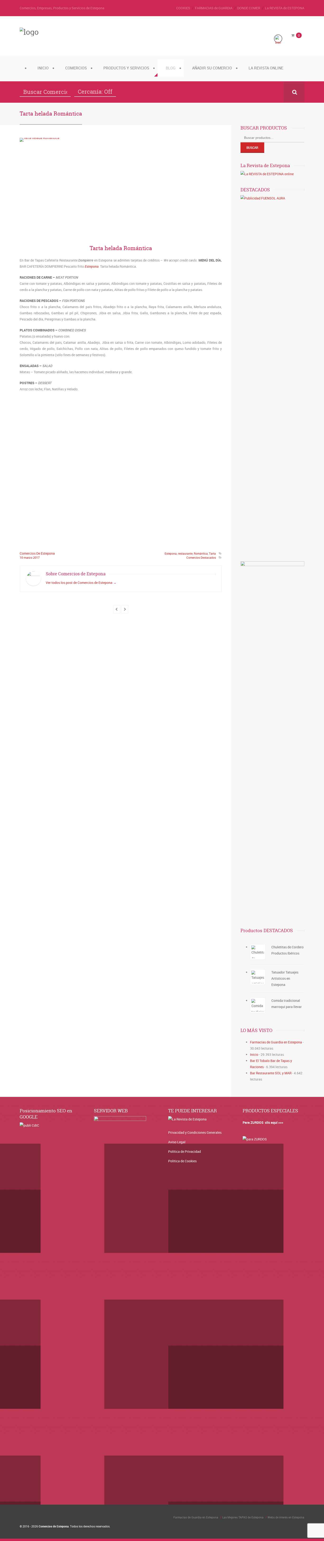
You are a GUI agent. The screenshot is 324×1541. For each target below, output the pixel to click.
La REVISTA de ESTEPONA (284, 8)
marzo (28, 557)
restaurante (185, 553)
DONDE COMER (248, 8)
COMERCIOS (76, 68)
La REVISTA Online (266, 68)
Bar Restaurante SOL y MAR (271, 1073)
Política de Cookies (182, 1161)
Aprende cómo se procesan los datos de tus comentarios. (127, 789)
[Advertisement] (121, 469)
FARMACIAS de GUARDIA (213, 8)
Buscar (252, 147)
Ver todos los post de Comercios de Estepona (81, 582)
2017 (36, 557)
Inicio (43, 68)
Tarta (212, 553)
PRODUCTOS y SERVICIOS (126, 68)
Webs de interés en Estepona (286, 1517)
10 (22, 557)
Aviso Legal (176, 1142)
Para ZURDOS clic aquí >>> (263, 1122)
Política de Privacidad (184, 1151)
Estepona (91, 266)
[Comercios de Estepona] (29, 32)
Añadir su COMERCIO (212, 68)
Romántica (201, 553)
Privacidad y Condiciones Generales (195, 1132)
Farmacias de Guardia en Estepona (276, 1042)
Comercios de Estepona (37, 553)
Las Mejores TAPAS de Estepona (243, 1517)
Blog (171, 68)
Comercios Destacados (201, 557)
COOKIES (183, 8)
